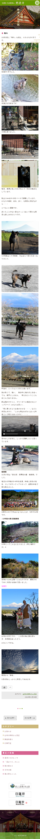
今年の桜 (8, 770)
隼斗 (6, 33)
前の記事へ (11, 718)
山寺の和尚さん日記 (30, 694)
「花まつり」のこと (12, 762)
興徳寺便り (9, 739)
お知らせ (8, 731)
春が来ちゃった (10, 774)
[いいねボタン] (4, 687)
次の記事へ (29, 718)
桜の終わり (9, 766)
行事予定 (8, 743)
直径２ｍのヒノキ (11, 758)
